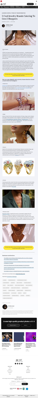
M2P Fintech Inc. (8, 395)
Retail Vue (14, 381)
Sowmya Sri (4, 348)
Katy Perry (15, 119)
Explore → (26, 325)
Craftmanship (6, 282)
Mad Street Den (18, 361)
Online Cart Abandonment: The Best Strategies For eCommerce (16, 265)
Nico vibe (14, 186)
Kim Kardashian (10, 119)
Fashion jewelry (27, 282)
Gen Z (4, 285)
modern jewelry (15, 295)
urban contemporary (7, 298)
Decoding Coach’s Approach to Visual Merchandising (6, 345)
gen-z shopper (6, 287)
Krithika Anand (9, 25)
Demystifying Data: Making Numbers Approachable (18, 345)
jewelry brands (12, 290)
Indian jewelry (25, 287)
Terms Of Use (32, 395)
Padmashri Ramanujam (18, 348)
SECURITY (26, 396)
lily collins (14, 293)
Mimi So (17, 155)
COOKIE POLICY (26, 395)
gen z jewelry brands (19, 285)
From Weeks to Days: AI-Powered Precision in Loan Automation (16, 271)
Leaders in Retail (6, 13)
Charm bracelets (11, 280)
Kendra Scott (4, 85)
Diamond (12, 282)
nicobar (22, 295)
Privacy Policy (20, 395)
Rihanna (19, 119)
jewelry (4, 290)
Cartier (4, 280)
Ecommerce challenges (12, 276)
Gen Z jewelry (10, 285)
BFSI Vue (19, 381)
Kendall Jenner (25, 119)
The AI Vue (24, 381)
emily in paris (19, 282)
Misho (25, 293)
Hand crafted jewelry (15, 287)
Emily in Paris (19, 120)
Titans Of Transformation (18, 13)
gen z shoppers (29, 285)
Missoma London (5, 213)
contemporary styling (21, 280)
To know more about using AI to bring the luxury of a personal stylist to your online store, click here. (18, 75)
